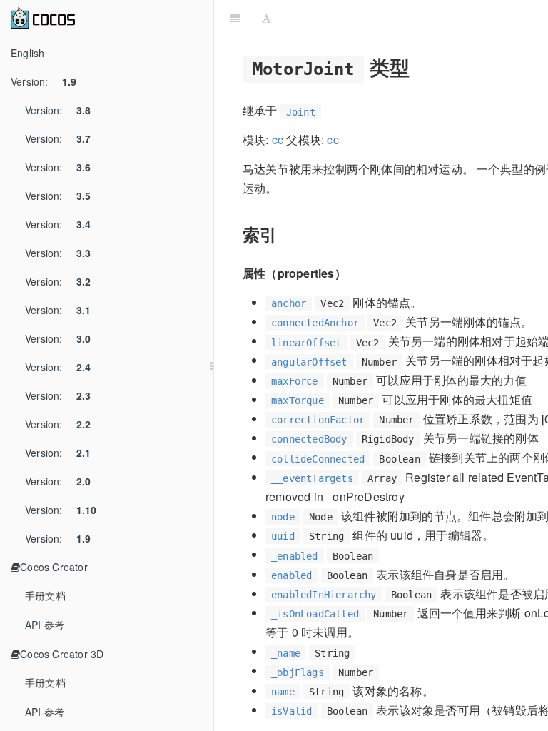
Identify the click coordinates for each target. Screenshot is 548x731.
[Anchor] (420, 66)
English (27, 53)
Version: (43, 81)
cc (277, 139)
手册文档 (45, 595)
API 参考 (44, 624)
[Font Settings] (266, 18)
